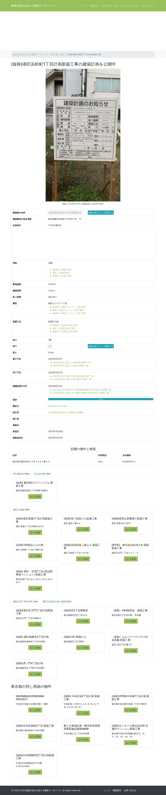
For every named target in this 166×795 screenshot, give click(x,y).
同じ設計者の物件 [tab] (42, 473)
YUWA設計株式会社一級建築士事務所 (66, 412)
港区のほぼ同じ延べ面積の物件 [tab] (57, 601)
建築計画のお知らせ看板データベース (33, 5)
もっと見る (35, 496)
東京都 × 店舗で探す (62, 269)
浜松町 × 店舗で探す (62, 275)
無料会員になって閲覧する (100, 212)
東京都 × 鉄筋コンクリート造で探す (69, 307)
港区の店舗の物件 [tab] (21, 509)
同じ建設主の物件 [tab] (21, 473)
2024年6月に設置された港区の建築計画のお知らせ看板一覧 (81, 392)
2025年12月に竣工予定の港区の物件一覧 (72, 379)
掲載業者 (94, 5)
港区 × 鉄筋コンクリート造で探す (68, 310)
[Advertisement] (83, 31)
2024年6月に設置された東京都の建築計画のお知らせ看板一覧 (82, 389)
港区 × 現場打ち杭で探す (64, 328)
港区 (62, 54)
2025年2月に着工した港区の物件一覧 (70, 365)
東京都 (54, 54)
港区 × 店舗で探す (61, 272)
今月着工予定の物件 (130, 5)
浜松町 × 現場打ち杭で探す (65, 331)
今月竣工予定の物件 (109, 5)
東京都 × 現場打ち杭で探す (65, 325)
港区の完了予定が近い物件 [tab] (25, 601)
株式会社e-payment (57, 406)
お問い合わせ (147, 5)
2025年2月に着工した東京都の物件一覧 (72, 362)
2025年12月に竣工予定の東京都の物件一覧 (73, 376)
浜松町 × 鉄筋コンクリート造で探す (69, 313)
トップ (84, 5)
